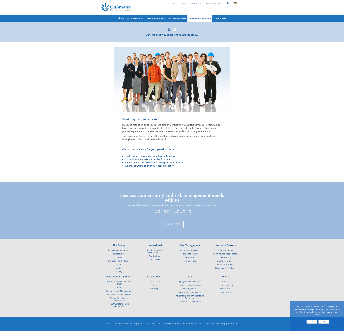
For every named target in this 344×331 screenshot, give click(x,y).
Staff (119, 264)
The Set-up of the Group (119, 261)
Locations (119, 268)
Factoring (154, 289)
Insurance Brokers (225, 245)
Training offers (189, 289)
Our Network (154, 259)
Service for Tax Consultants (119, 294)
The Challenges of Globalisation (154, 251)
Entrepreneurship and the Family (119, 282)
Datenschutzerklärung (215, 323)
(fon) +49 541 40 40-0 (192, 323)
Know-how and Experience (225, 254)
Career (190, 276)
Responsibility (118, 254)
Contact (225, 276)
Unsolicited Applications (190, 285)
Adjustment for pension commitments (119, 305)
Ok (312, 321)
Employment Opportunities (190, 281)
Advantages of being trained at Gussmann (190, 297)
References (190, 257)
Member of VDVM (225, 264)
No (324, 321)
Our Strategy (154, 256)
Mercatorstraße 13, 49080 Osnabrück (162, 323)
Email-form (225, 289)
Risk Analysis (225, 257)
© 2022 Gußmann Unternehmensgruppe (124, 323)
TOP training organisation (189, 292)
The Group (119, 245)
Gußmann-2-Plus (225, 250)
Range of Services (190, 254)
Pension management (118, 276)
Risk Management (189, 245)
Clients (119, 257)
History (119, 271)
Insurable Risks (190, 261)
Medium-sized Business (189, 250)
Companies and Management (118, 291)
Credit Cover (154, 276)
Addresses (225, 281)
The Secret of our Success (118, 250)
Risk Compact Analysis (225, 268)
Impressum (233, 323)
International (154, 245)
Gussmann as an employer (190, 301)
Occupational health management (119, 299)
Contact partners (225, 285)
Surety (154, 285)
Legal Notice (225, 292)
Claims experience (225, 261)
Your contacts (172, 224)
